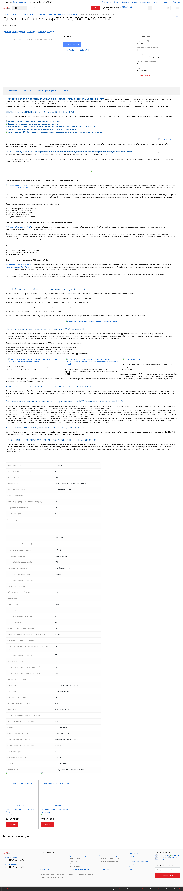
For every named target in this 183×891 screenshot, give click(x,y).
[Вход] (150, 8)
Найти (95, 8)
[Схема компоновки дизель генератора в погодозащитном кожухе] (91, 321)
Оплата (116, 2)
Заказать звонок (19, 2)
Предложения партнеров (141, 2)
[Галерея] (175, 836)
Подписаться (168, 875)
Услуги (155, 2)
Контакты (176, 2)
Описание (7, 31)
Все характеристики (144, 75)
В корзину (12, 824)
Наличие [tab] (64, 91)
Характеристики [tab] (12, 91)
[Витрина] (172, 836)
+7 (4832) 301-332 (125, 7)
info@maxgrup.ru (123, 9)
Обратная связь (11, 865)
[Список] (178, 836)
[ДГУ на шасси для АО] (131, 359)
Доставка (125, 2)
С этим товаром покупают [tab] (46, 91)
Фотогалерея (165, 2)
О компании (106, 2)
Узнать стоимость (72, 44)
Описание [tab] (27, 91)
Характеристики (18, 31)
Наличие (50, 31)
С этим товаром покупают (36, 31)
